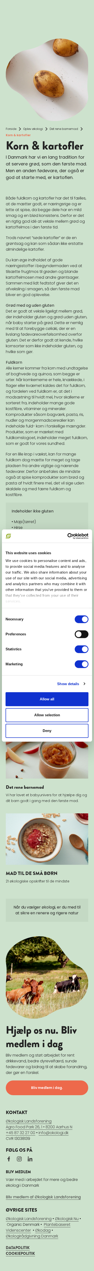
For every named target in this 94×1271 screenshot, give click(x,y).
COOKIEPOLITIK (20, 1253)
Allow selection (47, 715)
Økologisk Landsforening (29, 1218)
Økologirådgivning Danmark (32, 1236)
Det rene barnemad (64, 129)
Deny (47, 731)
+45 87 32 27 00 (20, 1133)
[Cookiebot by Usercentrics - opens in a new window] (67, 536)
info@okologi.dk (53, 1133)
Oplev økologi (33, 129)
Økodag (43, 1230)
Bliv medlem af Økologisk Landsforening (43, 1197)
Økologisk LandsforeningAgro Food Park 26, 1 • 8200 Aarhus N (39, 1124)
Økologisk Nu (67, 1218)
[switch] (81, 634)
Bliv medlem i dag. (47, 1087)
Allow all (47, 699)
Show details (68, 684)
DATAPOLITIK (18, 1247)
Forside (11, 129)
